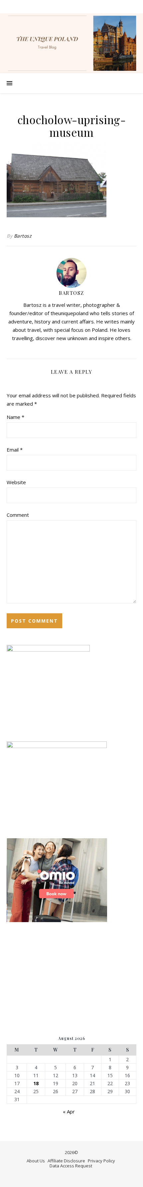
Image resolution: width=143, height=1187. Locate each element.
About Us (36, 1161)
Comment (18, 514)
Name (15, 417)
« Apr (69, 1111)
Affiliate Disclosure (66, 1161)
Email (15, 449)
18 (36, 1083)
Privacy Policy (101, 1161)
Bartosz (23, 236)
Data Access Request (71, 1166)
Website (16, 482)
